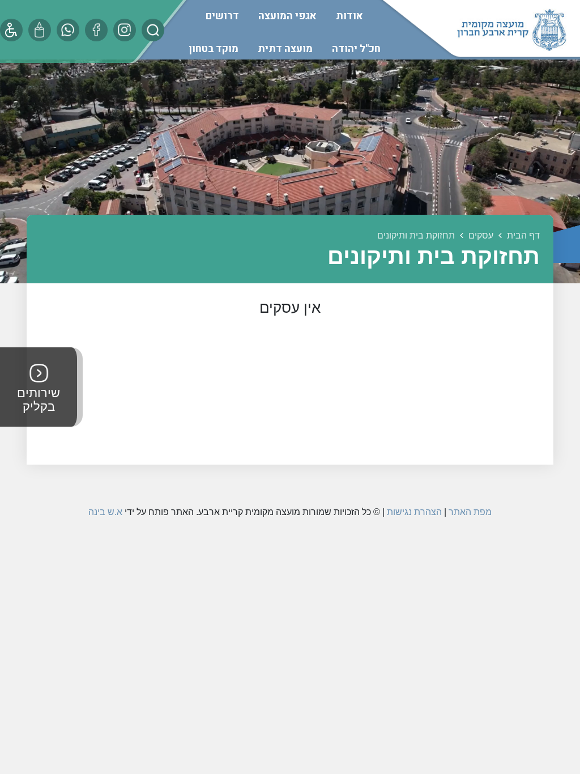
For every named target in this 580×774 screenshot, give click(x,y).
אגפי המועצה (287, 16)
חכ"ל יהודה (356, 49)
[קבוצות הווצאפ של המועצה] (68, 30)
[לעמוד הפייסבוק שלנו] (96, 30)
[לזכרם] (39, 30)
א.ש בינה (105, 512)
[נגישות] (11, 30)
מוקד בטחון (213, 49)
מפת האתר (470, 512)
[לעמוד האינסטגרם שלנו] (124, 30)
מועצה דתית (285, 49)
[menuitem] (349, 16)
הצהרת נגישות (414, 512)
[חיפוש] (153, 30)
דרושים (222, 16)
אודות (349, 16)
